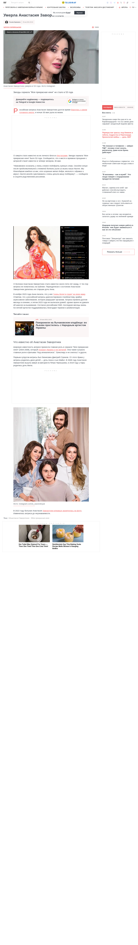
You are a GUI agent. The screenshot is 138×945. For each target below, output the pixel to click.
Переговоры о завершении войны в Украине (24, 7)
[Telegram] (114, 2)
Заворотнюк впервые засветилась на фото (62, 511)
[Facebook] (107, 2)
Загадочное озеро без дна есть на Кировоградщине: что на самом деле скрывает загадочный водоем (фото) (117, 121)
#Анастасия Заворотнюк (19, 518)
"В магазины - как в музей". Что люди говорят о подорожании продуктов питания (116, 176)
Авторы (124, 7)
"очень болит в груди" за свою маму (69, 294)
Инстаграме (62, 156)
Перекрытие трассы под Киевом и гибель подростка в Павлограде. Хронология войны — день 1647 (117, 135)
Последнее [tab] (107, 107)
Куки (68, 13)
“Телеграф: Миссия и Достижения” (99, 7)
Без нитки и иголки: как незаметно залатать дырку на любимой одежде (117, 215)
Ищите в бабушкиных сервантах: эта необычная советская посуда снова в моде (118, 163)
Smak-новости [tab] (119, 107)
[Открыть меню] (5, 2)
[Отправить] (29, 2)
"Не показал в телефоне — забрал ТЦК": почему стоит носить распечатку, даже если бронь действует (117, 149)
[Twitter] (121, 2)
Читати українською (12, 27)
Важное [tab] (130, 107)
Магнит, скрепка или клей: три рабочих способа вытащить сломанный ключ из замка (115, 190)
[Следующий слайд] (136, 7)
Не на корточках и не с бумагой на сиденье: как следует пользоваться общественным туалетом (117, 203)
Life (37, 319)
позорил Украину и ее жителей (52, 350)
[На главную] (69, 2)
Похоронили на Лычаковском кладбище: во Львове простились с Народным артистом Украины (61, 325)
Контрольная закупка (56, 7)
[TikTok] (127, 2)
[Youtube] (118, 2)
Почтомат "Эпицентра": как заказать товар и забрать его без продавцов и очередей (117, 241)
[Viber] (111, 3)
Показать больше (114, 252)
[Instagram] (124, 2)
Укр (133, 2)
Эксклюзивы (75, 7)
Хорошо (80, 13)
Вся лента (106, 113)
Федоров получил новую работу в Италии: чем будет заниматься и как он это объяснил (117, 227)
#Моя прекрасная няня (40, 518)
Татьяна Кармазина (14, 22)
